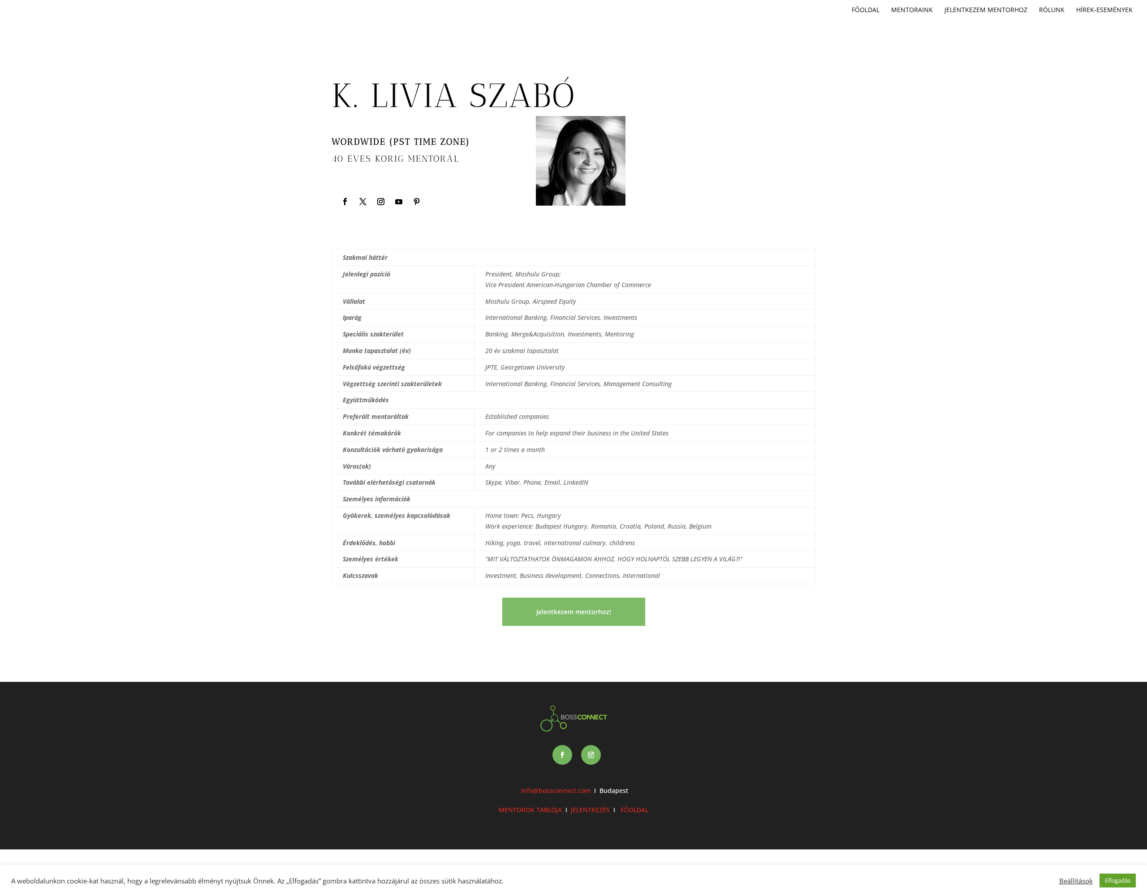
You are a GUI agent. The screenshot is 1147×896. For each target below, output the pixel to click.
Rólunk (1052, 10)
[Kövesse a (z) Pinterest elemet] (417, 201)
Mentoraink (912, 10)
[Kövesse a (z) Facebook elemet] (345, 201)
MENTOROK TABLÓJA (530, 810)
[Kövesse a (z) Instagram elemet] (381, 201)
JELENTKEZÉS (590, 810)
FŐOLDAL (633, 810)
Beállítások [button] (1076, 881)
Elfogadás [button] (1117, 880)
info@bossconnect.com (556, 790)
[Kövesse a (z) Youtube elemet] (399, 201)
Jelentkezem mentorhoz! (573, 611)
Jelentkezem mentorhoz (985, 10)
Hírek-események (1104, 10)
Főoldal (866, 10)
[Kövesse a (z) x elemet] (363, 201)
